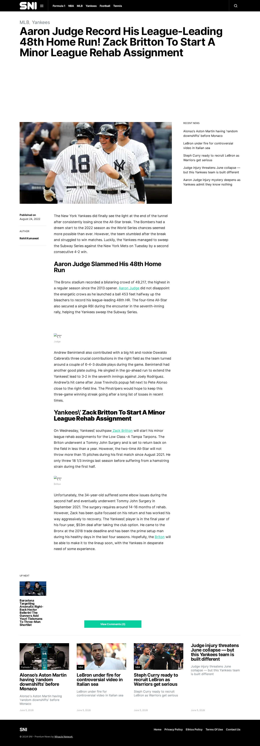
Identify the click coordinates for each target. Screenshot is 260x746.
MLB (80, 5)
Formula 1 (59, 5)
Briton (160, 537)
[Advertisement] (130, 90)
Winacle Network (63, 736)
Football (105, 5)
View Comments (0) (112, 624)
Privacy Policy (173, 729)
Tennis (117, 5)
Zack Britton (122, 431)
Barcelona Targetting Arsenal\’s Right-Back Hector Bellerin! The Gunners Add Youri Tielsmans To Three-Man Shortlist (31, 613)
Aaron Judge (129, 288)
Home (157, 729)
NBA (71, 5)
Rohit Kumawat (29, 238)
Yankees (91, 5)
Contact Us (233, 729)
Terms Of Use (214, 729)
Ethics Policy (194, 729)
